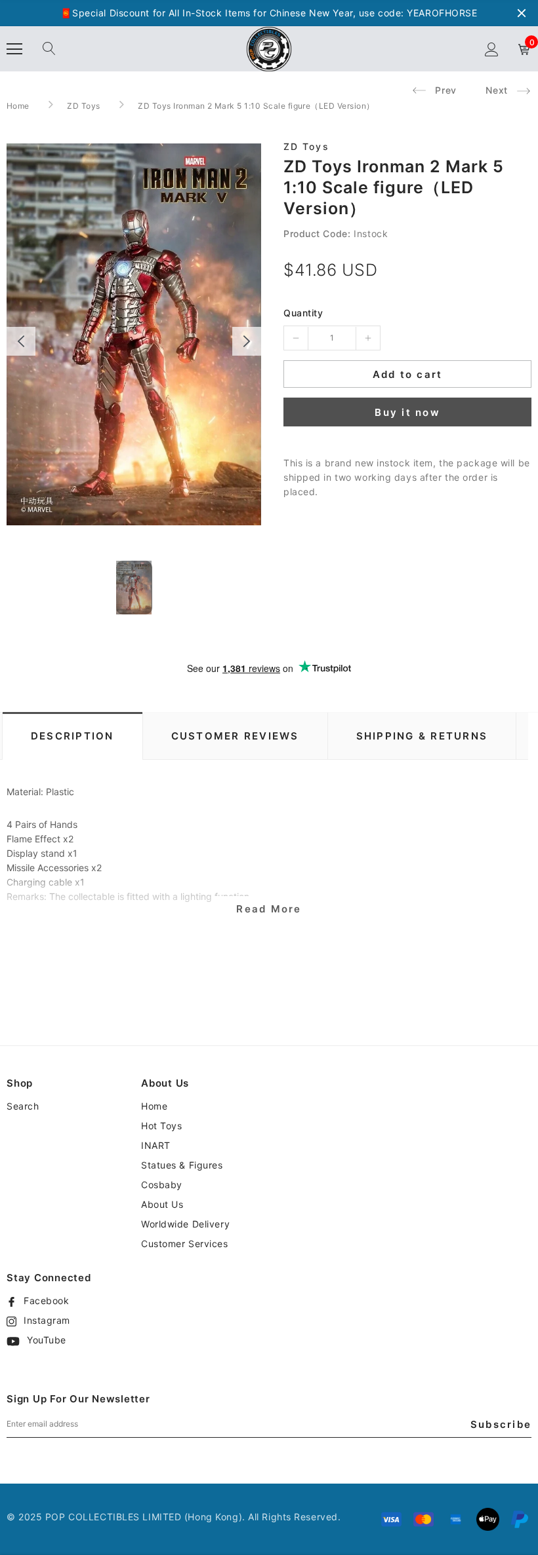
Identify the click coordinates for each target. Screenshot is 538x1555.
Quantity (303, 312)
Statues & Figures (182, 1165)
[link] (134, 587)
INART (156, 1145)
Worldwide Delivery (185, 1223)
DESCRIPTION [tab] (72, 736)
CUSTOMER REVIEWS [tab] (235, 736)
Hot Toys (161, 1125)
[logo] (269, 48)
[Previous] (21, 341)
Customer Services (184, 1243)
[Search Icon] (49, 49)
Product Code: (316, 233)
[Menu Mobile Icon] (14, 49)
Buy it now (407, 412)
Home (18, 106)
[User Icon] (492, 49)
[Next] (246, 341)
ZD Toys (83, 106)
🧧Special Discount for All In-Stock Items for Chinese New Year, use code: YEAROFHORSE (268, 12)
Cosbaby (161, 1184)
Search (23, 1106)
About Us (162, 1204)
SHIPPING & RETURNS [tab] (422, 736)
